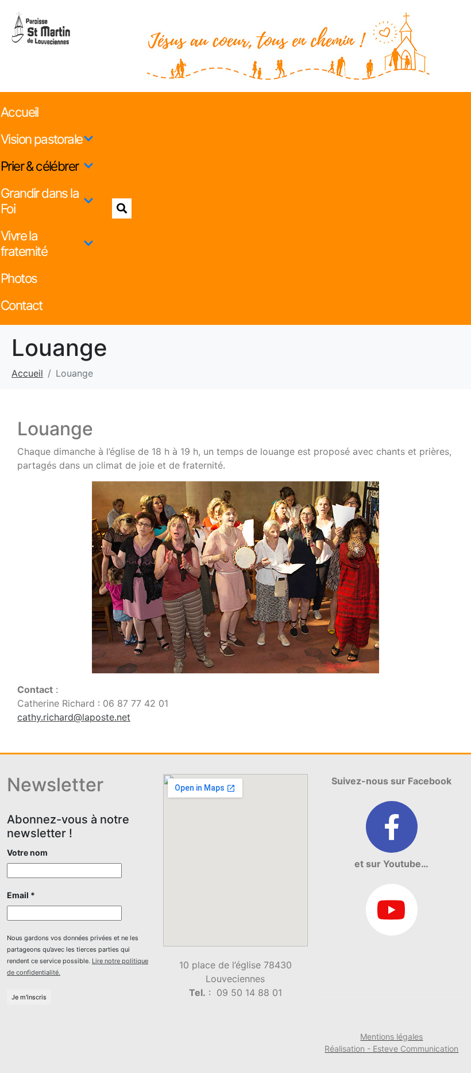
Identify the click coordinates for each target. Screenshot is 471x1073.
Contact (22, 305)
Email (21, 895)
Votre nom (27, 852)
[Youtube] (392, 910)
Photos (19, 278)
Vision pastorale (41, 139)
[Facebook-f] (392, 827)
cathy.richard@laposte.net (73, 717)
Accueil (19, 112)
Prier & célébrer (39, 166)
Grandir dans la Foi (40, 200)
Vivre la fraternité (24, 243)
